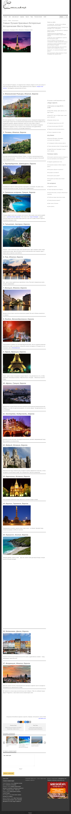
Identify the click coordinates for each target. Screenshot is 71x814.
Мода (32, 16)
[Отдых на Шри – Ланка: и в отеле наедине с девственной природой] (24, 739)
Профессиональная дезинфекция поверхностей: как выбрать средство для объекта (56, 34)
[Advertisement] (23, 68)
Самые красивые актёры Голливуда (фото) (58, 146)
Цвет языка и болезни (53, 203)
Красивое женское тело (53, 120)
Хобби (45, 16)
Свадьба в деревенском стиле (55, 161)
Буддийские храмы (52, 186)
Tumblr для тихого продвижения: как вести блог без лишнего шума (57, 38)
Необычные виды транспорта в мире (56, 197)
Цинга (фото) (51, 206)
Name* (20, 768)
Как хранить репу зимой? (54, 175)
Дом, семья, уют (15, 16)
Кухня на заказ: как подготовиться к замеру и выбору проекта (57, 31)
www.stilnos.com (42, 718)
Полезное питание (38, 16)
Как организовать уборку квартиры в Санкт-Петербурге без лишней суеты (57, 53)
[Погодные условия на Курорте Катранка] (36, 739)
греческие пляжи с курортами (14, 216)
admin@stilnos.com (62, 778)
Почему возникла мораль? (54, 200)
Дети (10, 16)
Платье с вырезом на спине (54, 132)
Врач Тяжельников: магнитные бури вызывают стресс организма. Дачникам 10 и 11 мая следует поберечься (12, 800)
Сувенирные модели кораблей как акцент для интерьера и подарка (56, 44)
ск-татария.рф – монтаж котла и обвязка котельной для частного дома (56, 25)
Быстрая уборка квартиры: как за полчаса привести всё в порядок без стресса (56, 47)
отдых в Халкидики (34, 216)
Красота (27, 16)
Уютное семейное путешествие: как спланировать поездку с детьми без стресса (57, 41)
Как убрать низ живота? (53, 172)
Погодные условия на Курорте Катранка (35, 745)
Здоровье (22, 16)
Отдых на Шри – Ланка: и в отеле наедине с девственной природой (24, 746)
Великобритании (16, 347)
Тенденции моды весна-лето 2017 (56, 123)
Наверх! (30, 812)
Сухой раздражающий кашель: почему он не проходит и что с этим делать (57, 28)
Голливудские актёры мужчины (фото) (57, 143)
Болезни (5, 16)
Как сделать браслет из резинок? (55, 169)
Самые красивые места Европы (55, 189)
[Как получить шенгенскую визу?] (11, 739)
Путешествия (15, 20)
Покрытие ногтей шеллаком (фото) (56, 129)
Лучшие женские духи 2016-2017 (55, 126)
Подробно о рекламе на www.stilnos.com (55, 780)
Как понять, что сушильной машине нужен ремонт (57, 50)
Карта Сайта (5, 778)
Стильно (5, 20)
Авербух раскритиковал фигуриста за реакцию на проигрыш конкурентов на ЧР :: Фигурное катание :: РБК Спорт (13, 788)
